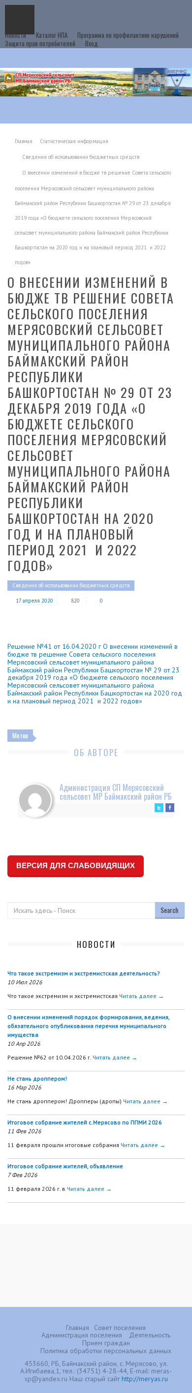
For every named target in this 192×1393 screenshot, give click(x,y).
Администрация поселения (81, 1335)
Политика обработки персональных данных (105, 1350)
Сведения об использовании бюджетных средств (80, 156)
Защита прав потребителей (40, 43)
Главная (23, 141)
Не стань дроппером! (37, 1078)
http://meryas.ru (145, 1378)
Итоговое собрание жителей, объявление (65, 1166)
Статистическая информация (74, 141)
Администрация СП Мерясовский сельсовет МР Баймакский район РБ (116, 792)
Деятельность (149, 1335)
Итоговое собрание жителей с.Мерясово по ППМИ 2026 (84, 1122)
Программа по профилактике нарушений (128, 34)
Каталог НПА (51, 34)
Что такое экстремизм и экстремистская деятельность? (83, 973)
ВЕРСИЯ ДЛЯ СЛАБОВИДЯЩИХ (75, 865)
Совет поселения (120, 1327)
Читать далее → (141, 995)
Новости (15, 34)
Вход (91, 43)
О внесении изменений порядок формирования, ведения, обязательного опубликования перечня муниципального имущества (88, 1025)
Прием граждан (106, 1342)
